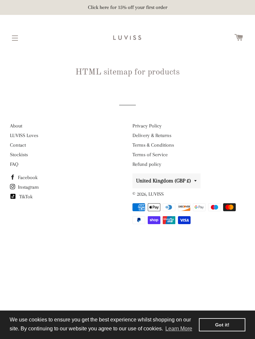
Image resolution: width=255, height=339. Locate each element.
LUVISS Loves (24, 135)
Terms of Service (150, 155)
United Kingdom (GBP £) (163, 180)
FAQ (14, 164)
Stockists (19, 155)
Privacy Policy (147, 126)
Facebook (27, 177)
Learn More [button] (178, 328)
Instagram (28, 187)
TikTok (25, 197)
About (16, 126)
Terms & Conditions (153, 145)
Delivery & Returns (151, 135)
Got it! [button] (222, 324)
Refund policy (146, 164)
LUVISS (156, 194)
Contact (18, 145)
